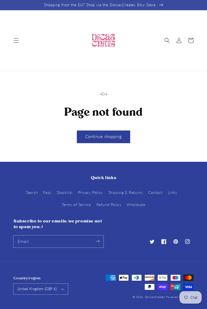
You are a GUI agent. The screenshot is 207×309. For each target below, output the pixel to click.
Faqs (47, 192)
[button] (16, 40)
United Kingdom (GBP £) (37, 289)
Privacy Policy (90, 192)
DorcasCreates (155, 296)
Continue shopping (103, 136)
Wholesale (136, 204)
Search (32, 192)
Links (172, 192)
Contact (155, 192)
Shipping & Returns (125, 192)
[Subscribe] (98, 241)
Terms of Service (76, 204)
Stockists (65, 192)
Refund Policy (109, 204)
